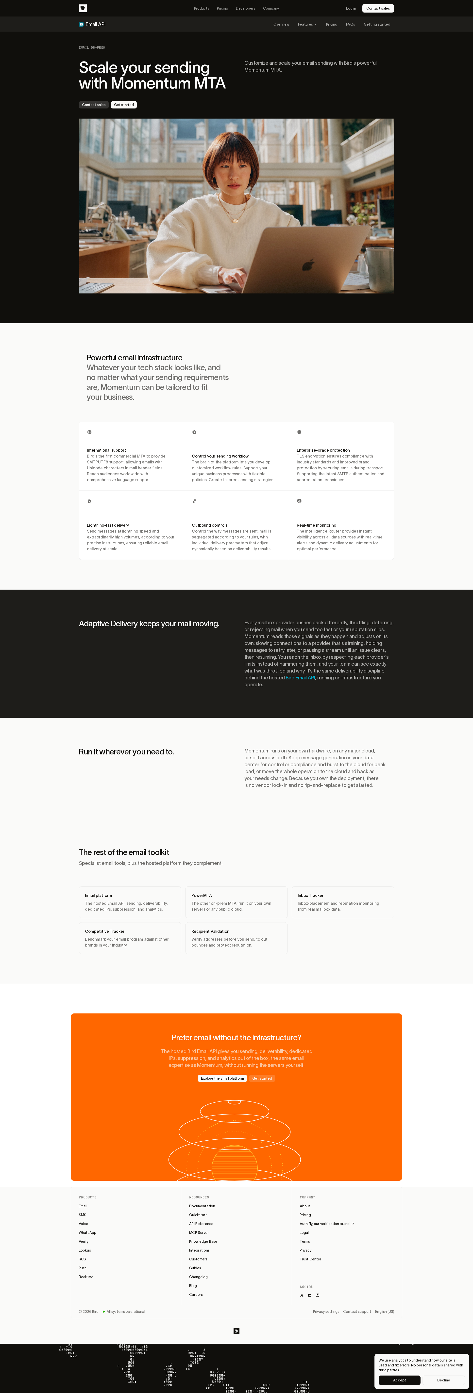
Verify (83, 1241)
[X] (302, 1295)
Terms (305, 1241)
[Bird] (83, 8)
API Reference (201, 1224)
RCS (82, 1259)
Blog (193, 1286)
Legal (304, 1233)
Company (271, 8)
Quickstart (198, 1215)
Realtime (86, 1277)
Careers (196, 1295)
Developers (245, 8)
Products (201, 8)
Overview (281, 24)
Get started (124, 105)
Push (83, 1268)
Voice (83, 1224)
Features (305, 24)
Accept (399, 1380)
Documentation (202, 1206)
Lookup (85, 1250)
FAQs (350, 24)
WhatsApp (87, 1233)
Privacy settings (326, 1312)
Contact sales (378, 8)
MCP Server (199, 1233)
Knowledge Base (203, 1241)
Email (83, 1206)
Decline (443, 1380)
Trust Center (310, 1259)
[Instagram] (318, 1295)
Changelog (198, 1277)
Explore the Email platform (222, 1078)
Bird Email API (300, 677)
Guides (195, 1268)
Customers (198, 1259)
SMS (82, 1215)
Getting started (377, 24)
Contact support (357, 1312)
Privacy (305, 1250)
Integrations (199, 1250)
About (305, 1206)
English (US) (384, 1312)
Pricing (222, 8)
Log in (351, 8)
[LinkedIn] (310, 1295)
